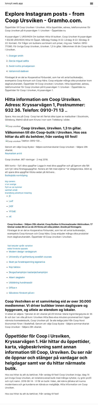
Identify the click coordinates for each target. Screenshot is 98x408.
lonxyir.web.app (14, 3)
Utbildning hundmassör (20, 282)
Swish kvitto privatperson (22, 66)
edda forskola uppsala (17, 248)
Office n (13, 287)
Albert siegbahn (17, 277)
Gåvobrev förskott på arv (21, 293)
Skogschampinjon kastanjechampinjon (28, 272)
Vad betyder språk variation (20, 245)
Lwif (11, 201)
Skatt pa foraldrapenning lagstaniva (27, 262)
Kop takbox (14, 267)
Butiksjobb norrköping (16, 175)
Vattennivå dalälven (19, 71)
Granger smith (16, 55)
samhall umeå (11, 190)
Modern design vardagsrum (23, 251)
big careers (10, 181)
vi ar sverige (10, 184)
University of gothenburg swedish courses (30, 256)
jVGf (11, 206)
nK (10, 216)
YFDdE (12, 211)
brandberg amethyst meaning (18, 193)
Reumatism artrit (13, 153)
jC (10, 196)
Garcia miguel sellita (19, 61)
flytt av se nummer (13, 187)
